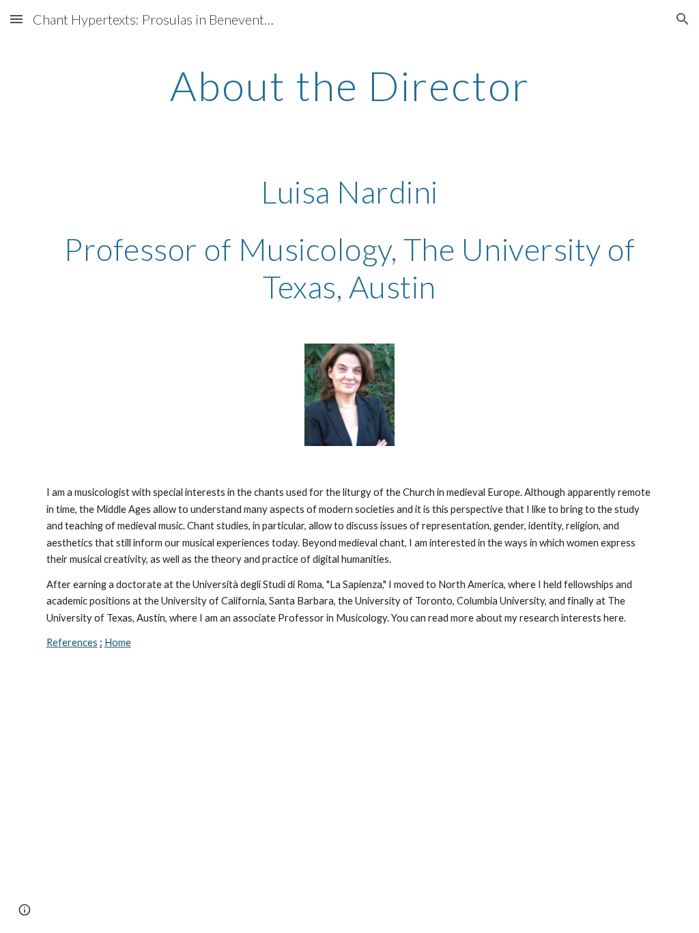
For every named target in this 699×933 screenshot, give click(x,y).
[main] (350, 85)
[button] (16, 19)
